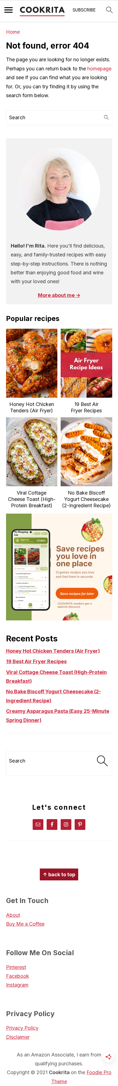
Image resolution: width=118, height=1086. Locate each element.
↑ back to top (59, 874)
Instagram (17, 985)
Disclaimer (18, 1037)
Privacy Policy (22, 1028)
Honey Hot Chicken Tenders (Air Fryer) (53, 651)
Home (13, 32)
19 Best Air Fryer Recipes (36, 661)
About (13, 915)
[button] (84, 11)
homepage (99, 68)
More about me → (59, 295)
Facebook (17, 976)
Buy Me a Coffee (25, 924)
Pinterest (16, 967)
